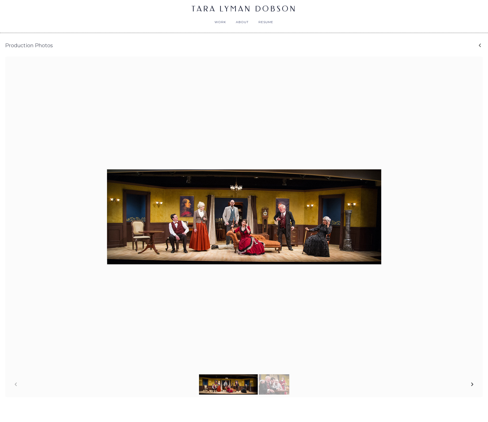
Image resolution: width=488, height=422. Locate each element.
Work (220, 22)
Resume (265, 22)
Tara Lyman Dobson (244, 8)
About (242, 22)
